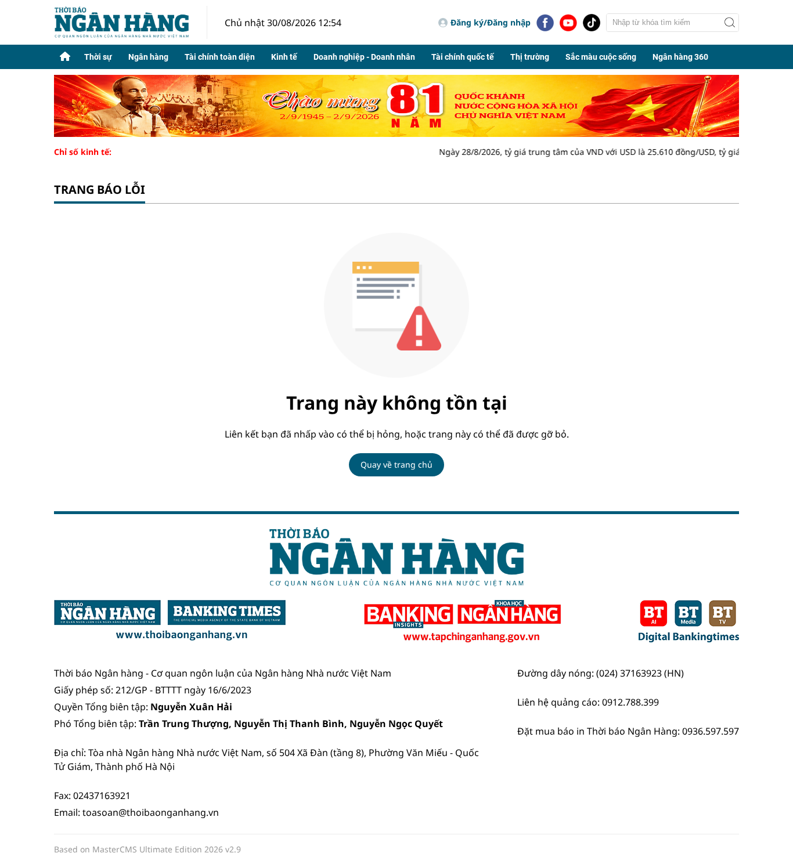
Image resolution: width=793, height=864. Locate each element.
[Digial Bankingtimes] (689, 621)
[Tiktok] (591, 22)
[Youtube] (568, 22)
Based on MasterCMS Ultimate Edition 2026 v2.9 (147, 849)
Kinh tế (284, 57)
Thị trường (529, 57)
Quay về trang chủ (396, 464)
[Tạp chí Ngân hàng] (462, 621)
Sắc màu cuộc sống (600, 57)
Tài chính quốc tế (462, 57)
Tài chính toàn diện (220, 57)
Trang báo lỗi (99, 189)
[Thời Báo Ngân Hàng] (130, 22)
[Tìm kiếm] (729, 22)
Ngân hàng (148, 57)
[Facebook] (545, 22)
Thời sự (98, 57)
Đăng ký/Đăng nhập (490, 22)
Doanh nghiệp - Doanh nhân (364, 57)
